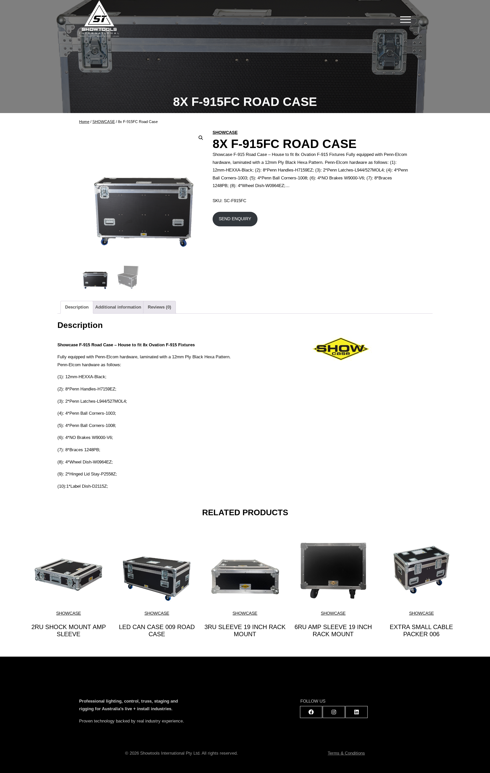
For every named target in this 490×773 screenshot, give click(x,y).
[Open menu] (405, 19)
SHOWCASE (103, 121)
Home (84, 121)
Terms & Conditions (346, 753)
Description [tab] (77, 307)
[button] (200, 137)
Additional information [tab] (118, 307)
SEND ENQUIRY (235, 218)
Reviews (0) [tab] (159, 307)
